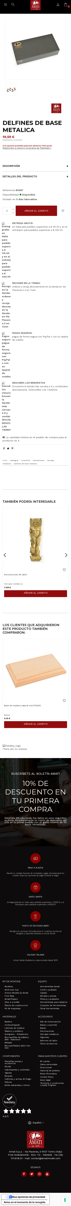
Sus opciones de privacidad (29, 1196)
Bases (43, 1028)
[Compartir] (4, 448)
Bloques (8, 1076)
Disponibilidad (11, 194)
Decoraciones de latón (15, 574)
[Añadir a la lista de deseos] (63, 211)
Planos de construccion (16, 1006)
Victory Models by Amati (16, 993)
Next (66, 555)
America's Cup (12, 990)
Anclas (8, 1067)
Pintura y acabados (49, 999)
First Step (9, 996)
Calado (43, 993)
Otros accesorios (48, 1044)
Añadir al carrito (36, 210)
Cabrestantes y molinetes (17, 1070)
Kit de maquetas (13, 1009)
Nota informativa (48, 1074)
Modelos (9, 987)
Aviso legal (45, 1080)
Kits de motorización (50, 1022)
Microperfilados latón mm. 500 (18, 1047)
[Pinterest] (12, 448)
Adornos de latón (48, 1041)
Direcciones (46, 1068)
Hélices (8, 1082)
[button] (35, 472)
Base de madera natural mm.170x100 (22, 705)
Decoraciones (47, 1031)
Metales (8, 1043)
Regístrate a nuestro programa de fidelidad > (27, 148)
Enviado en (9, 199)
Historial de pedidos (50, 1071)
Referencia (9, 190)
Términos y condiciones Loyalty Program (52, 1084)
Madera (8, 1022)
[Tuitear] (8, 448)
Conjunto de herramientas (53, 1006)
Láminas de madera (14, 1028)
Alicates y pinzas (48, 996)
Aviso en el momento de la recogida (24, 1202)
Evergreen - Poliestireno (16, 1034)
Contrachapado (12, 1025)
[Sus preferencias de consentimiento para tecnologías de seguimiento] (65, 1200)
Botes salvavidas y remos (17, 1085)
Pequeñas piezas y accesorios (14, 1062)
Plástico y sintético (14, 1031)
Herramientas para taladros (53, 1002)
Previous (5, 555)
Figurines (44, 1037)
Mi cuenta (45, 1061)
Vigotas (8, 1073)
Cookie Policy (46, 1077)
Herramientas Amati (50, 987)
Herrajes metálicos (49, 1034)
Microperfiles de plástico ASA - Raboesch (17, 1038)
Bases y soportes (48, 1025)
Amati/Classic (11, 999)
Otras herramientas (49, 1009)
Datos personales (48, 1065)
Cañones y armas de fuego (18, 1079)
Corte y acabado (48, 990)
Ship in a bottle (12, 1002)
